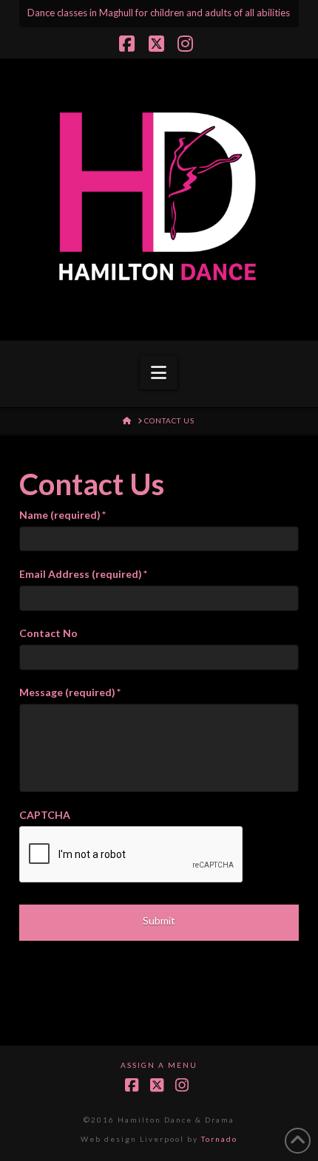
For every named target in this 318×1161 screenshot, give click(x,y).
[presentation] (131, 855)
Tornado (219, 1138)
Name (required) (62, 514)
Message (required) (70, 692)
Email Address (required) (83, 574)
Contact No (48, 633)
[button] (158, 372)
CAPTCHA (44, 814)
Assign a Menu (159, 1064)
